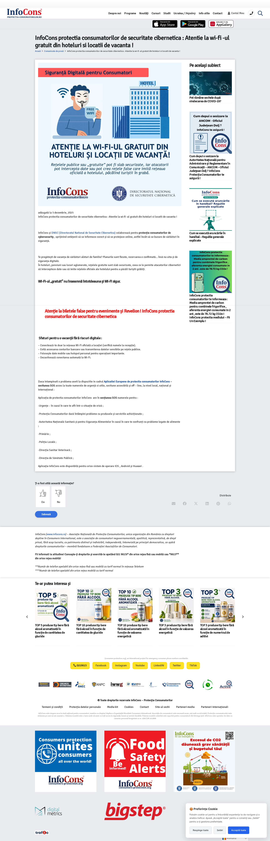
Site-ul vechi (162, 707)
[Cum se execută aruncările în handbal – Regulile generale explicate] (210, 209)
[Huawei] (221, 23)
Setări (220, 830)
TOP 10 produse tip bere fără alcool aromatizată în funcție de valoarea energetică (92, 630)
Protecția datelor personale (85, 707)
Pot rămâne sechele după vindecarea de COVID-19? (205, 99)
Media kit (112, 707)
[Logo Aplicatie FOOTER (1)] (189, 684)
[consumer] (44, 684)
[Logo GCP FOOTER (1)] (208, 684)
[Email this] (173, 503)
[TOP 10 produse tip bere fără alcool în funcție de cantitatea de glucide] (52, 605)
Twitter (177, 665)
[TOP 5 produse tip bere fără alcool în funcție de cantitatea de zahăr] (217, 605)
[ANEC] (80, 684)
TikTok (193, 665)
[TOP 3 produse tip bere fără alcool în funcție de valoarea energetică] (135, 605)
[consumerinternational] (62, 684)
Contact (144, 707)
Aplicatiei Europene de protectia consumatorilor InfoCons (137, 381)
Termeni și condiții (52, 707)
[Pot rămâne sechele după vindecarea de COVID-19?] (210, 83)
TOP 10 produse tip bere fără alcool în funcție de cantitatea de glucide (50, 628)
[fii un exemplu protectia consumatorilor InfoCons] (204, 761)
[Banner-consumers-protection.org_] (65, 761)
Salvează (46, 514)
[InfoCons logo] (24, 13)
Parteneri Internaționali (214, 707)
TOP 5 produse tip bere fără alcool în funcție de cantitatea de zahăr (217, 628)
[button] (260, 13)
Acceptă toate (238, 830)
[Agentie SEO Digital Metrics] (65, 811)
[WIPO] (153, 684)
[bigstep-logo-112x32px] (135, 811)
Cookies (128, 707)
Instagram (121, 665)
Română (231, 838)
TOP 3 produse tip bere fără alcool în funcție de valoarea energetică (135, 628)
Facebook (100, 665)
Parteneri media (185, 707)
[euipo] (117, 684)
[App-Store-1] (192, 23)
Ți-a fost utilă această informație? (54, 483)
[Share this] (184, 503)
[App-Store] (164, 23)
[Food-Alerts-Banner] (135, 761)
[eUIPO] (135, 684)
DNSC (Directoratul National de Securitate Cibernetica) (83, 232)
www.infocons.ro (56, 534)
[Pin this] (218, 503)
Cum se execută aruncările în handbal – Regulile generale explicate (207, 236)
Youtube (140, 665)
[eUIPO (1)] (171, 684)
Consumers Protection (93, 658)
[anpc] (99, 684)
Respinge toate (200, 830)
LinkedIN (159, 665)
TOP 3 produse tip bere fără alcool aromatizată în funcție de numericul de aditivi (176, 630)
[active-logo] (226, 684)
